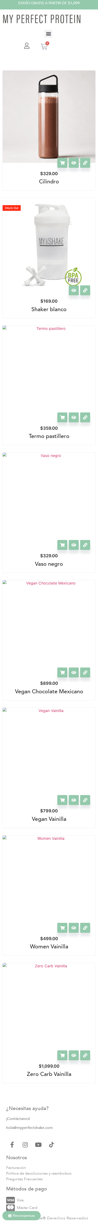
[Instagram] (25, 1145)
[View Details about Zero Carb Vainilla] (85, 1055)
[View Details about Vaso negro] (85, 545)
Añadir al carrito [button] (62, 163)
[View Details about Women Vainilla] (85, 928)
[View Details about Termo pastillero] (85, 417)
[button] (48, 34)
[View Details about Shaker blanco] (85, 290)
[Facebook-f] (12, 1145)
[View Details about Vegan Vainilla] (85, 800)
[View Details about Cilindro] (85, 163)
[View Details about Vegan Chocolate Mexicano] (85, 672)
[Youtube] (38, 1145)
